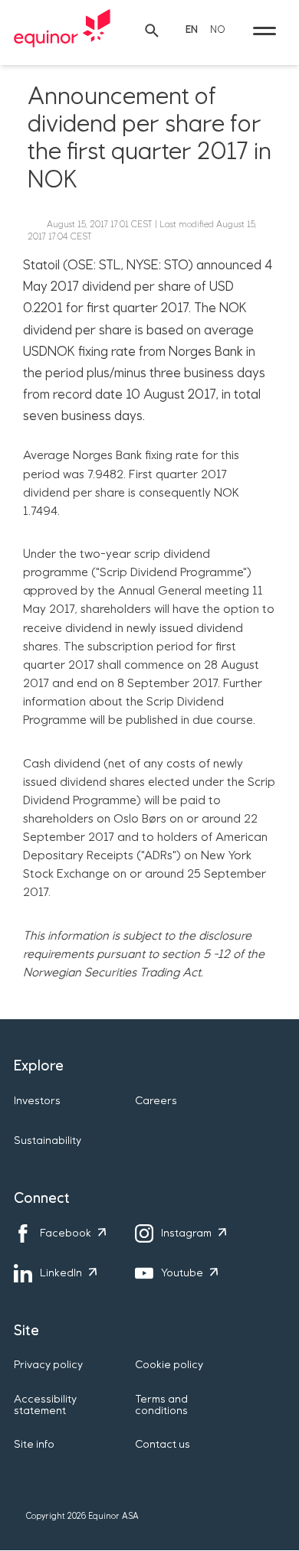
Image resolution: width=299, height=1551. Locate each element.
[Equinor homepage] (62, 30)
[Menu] (264, 30)
